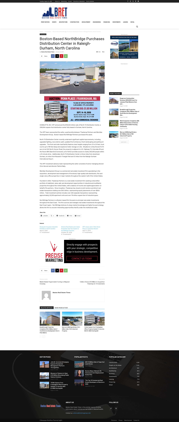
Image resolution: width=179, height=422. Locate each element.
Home (41, 31)
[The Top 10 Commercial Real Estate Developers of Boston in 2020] (79, 382)
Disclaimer (114, 420)
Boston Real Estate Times (47, 52)
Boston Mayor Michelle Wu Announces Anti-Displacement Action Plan (94, 372)
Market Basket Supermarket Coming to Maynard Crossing (54, 283)
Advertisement (128, 420)
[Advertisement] (124, 76)
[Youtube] (138, 1)
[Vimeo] (136, 1)
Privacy (120, 420)
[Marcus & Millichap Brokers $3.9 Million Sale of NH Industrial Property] (72, 319)
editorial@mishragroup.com (82, 413)
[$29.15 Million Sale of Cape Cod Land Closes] (79, 364)
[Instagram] (130, 1)
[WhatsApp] (66, 56)
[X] (133, 1)
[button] (137, 26)
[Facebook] (128, 1)
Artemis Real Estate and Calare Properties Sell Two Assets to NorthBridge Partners (70, 228)
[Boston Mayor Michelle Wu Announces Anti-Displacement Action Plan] (79, 373)
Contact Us (136, 420)
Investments (48, 31)
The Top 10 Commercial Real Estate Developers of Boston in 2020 (94, 382)
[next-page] (44, 336)
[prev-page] (41, 336)
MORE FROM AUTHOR (61, 308)
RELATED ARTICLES (46, 308)
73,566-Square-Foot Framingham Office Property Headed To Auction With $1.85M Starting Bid (94, 329)
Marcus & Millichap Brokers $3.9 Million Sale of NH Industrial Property (71, 329)
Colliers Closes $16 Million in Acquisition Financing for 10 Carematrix (92, 283)
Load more (123, 142)
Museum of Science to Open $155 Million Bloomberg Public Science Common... (60, 375)
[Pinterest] (61, 56)
